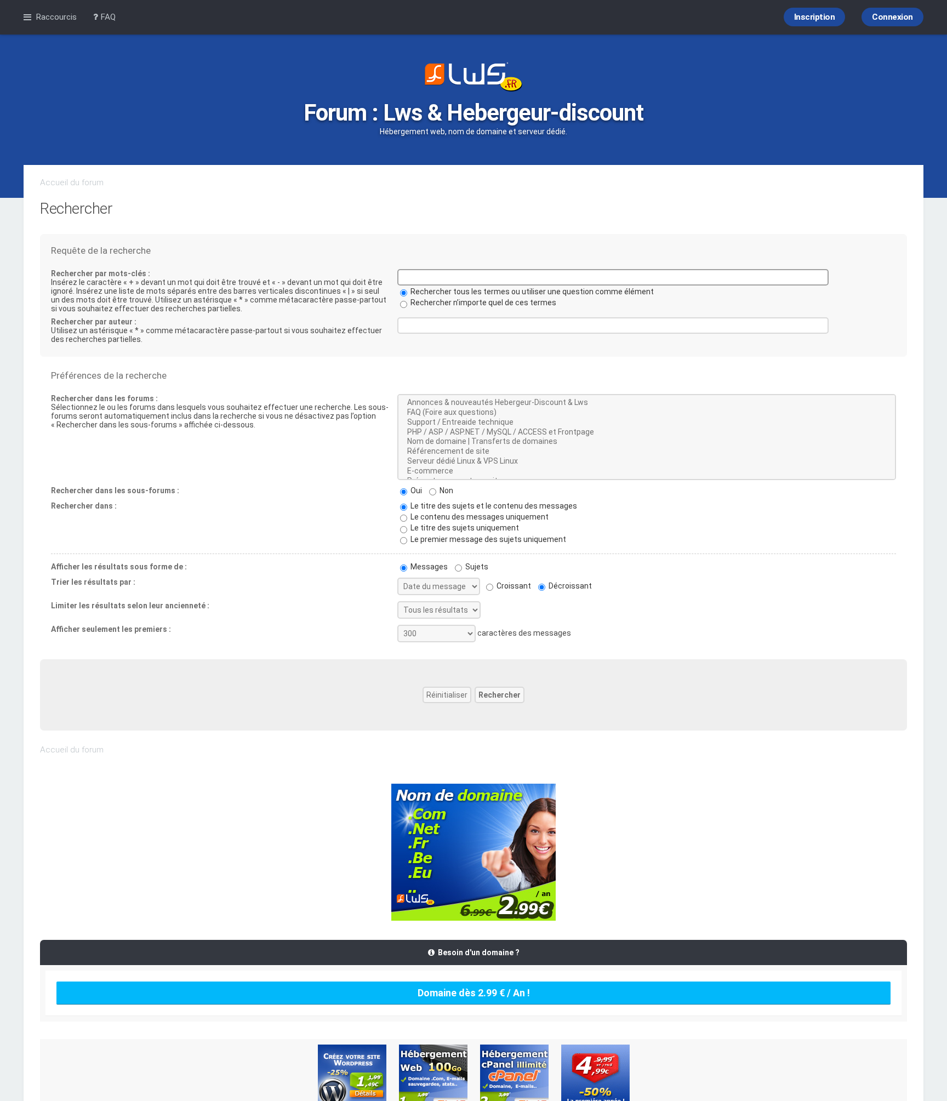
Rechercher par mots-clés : (100, 273)
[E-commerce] (646, 471)
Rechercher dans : (84, 505)
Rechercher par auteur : (93, 321)
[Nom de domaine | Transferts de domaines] (646, 442)
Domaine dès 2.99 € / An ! (474, 993)
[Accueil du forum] (473, 78)
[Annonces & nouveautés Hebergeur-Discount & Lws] (646, 403)
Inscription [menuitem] (814, 17)
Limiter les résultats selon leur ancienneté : (130, 605)
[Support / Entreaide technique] (646, 422)
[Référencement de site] (646, 452)
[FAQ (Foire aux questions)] (646, 413)
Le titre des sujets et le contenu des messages (493, 505)
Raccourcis (56, 17)
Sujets (476, 566)
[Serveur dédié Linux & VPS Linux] (646, 461)
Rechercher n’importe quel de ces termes (482, 302)
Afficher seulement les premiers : (111, 629)
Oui (415, 490)
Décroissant (569, 585)
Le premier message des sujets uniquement (487, 539)
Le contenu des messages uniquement (479, 516)
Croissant (513, 585)
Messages (428, 566)
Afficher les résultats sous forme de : (119, 566)
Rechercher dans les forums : (104, 398)
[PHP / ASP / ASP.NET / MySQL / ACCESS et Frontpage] (646, 432)
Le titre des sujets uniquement (464, 527)
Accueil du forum (72, 182)
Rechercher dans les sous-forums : (115, 490)
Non (445, 490)
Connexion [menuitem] (892, 17)
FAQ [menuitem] (107, 17)
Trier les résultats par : (93, 582)
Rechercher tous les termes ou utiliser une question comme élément (531, 291)
